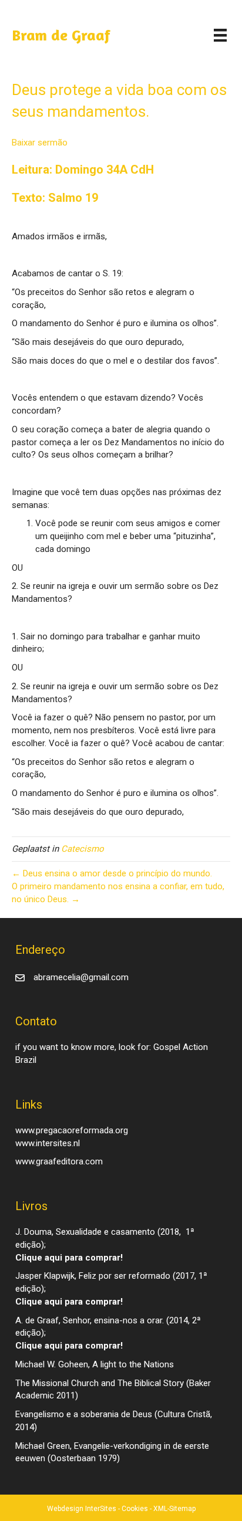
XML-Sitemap (174, 1509)
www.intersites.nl (47, 1143)
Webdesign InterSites (81, 1509)
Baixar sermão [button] (40, 142)
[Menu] (220, 35)
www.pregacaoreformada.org (71, 1130)
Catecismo (82, 849)
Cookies (135, 1509)
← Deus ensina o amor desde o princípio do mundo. (112, 873)
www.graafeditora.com (59, 1161)
